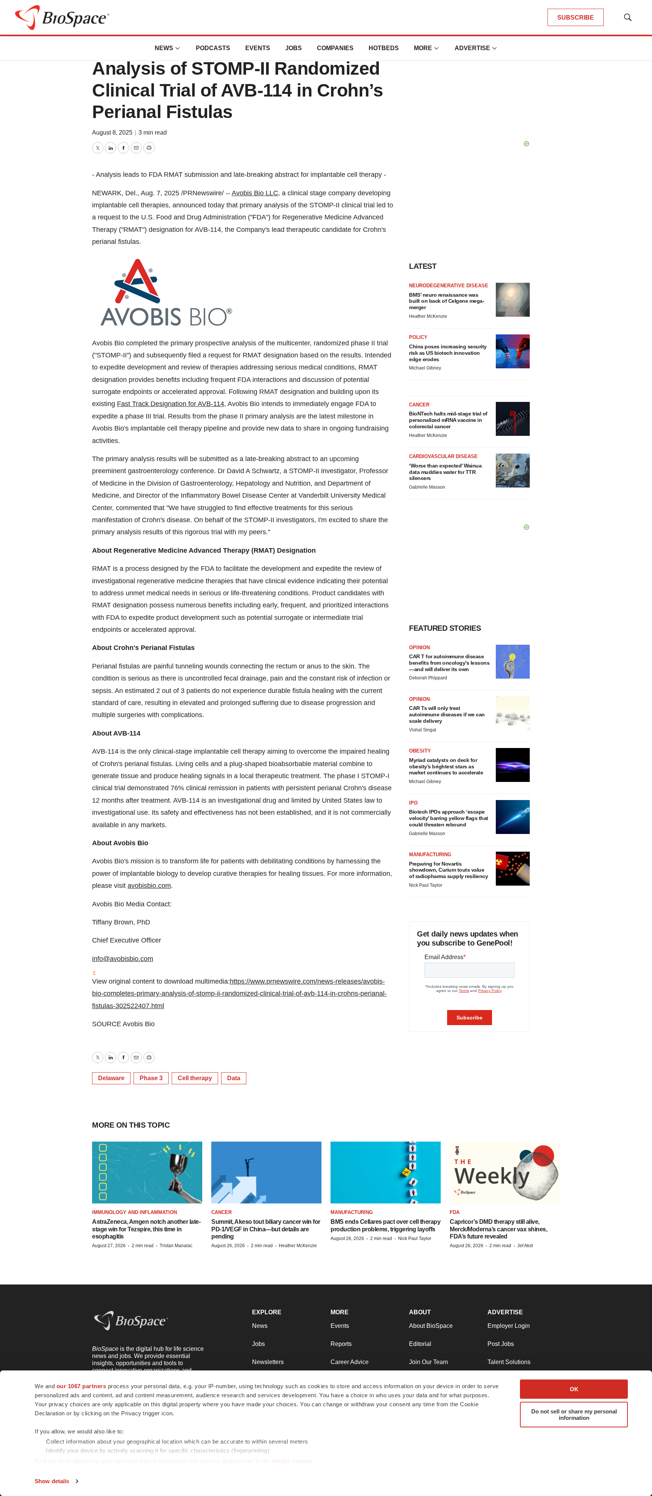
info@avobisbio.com (122, 959)
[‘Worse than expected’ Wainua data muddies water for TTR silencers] (513, 470)
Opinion (419, 647)
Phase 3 (151, 1078)
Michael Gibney (425, 368)
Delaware (111, 1078)
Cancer (419, 405)
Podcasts (213, 48)
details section (292, 1461)
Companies (335, 48)
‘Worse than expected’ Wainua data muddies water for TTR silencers (445, 472)
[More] (178, 48)
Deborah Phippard (428, 678)
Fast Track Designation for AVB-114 (170, 404)
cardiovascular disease (443, 456)
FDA (455, 1212)
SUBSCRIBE (575, 17)
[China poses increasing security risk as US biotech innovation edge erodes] (513, 351)
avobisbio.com (149, 885)
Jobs (293, 48)
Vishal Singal (422, 730)
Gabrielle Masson (427, 487)
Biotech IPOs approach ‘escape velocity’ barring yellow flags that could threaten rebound (448, 818)
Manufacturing (430, 854)
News (164, 48)
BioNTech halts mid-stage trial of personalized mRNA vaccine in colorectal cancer (448, 420)
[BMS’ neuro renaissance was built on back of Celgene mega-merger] (513, 300)
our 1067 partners (81, 1386)
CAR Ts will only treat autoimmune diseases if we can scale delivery (447, 714)
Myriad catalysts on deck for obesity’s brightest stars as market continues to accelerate (446, 766)
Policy (418, 337)
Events (257, 48)
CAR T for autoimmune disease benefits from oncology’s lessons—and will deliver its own (449, 662)
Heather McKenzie (428, 316)
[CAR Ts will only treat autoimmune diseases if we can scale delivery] (513, 713)
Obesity (420, 751)
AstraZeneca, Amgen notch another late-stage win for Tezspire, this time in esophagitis (146, 1229)
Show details (52, 1481)
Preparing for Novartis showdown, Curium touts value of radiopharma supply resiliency (448, 870)
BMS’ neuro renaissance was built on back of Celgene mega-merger (446, 301)
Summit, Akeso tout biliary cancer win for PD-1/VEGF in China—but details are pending (265, 1229)
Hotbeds (384, 48)
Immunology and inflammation (134, 1212)
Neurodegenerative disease (448, 285)
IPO (413, 803)
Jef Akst (525, 1245)
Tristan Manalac (176, 1245)
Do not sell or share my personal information (574, 1414)
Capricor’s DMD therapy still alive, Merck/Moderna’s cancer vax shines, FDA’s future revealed (498, 1229)
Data (233, 1078)
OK (574, 1389)
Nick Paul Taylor (425, 885)
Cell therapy (195, 1078)
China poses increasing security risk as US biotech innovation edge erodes (448, 352)
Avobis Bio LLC (255, 193)
